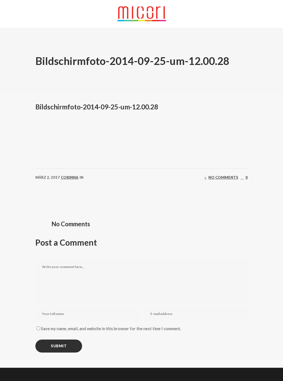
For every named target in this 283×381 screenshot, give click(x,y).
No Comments (223, 177)
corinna (69, 177)
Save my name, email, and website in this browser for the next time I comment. (111, 328)
